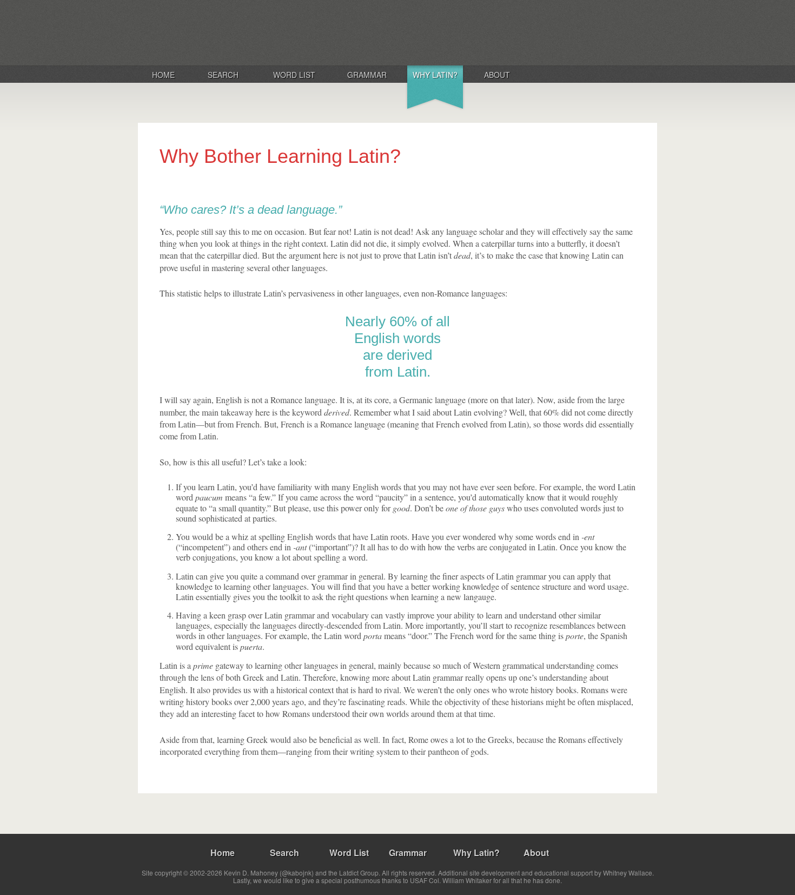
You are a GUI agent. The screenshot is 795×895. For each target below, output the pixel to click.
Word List (294, 74)
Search (223, 74)
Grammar (367, 74)
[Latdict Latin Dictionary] (280, 32)
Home (163, 74)
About (497, 74)
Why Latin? (435, 74)
